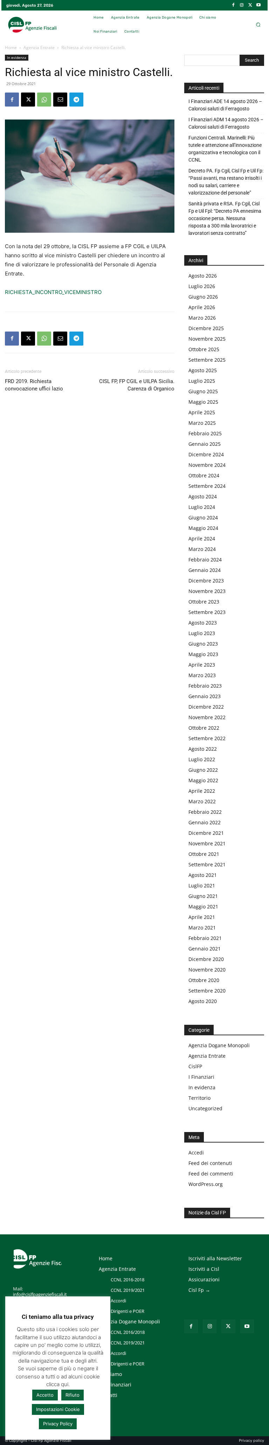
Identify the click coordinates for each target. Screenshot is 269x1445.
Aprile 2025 (201, 412)
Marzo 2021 (202, 927)
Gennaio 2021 (204, 948)
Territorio (199, 1098)
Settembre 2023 (207, 612)
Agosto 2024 (202, 496)
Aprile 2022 (201, 791)
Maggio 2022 (203, 780)
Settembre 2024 (207, 486)
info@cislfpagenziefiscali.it (40, 1294)
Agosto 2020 (202, 1001)
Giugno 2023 (203, 643)
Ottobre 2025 (203, 349)
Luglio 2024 (201, 507)
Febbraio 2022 (205, 812)
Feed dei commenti (210, 1173)
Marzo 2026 (202, 317)
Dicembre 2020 (206, 959)
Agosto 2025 (202, 370)
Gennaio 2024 (204, 570)
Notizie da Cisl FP (207, 1212)
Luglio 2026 (201, 286)
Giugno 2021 (203, 896)
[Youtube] (258, 5)
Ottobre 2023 (203, 601)
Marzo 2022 (202, 801)
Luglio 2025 (201, 380)
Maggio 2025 (203, 401)
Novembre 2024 (207, 465)
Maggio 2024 (203, 528)
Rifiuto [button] (72, 1395)
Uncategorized (205, 1108)
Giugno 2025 (203, 391)
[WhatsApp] (44, 100)
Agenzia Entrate (39, 47)
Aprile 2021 (201, 917)
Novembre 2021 (207, 843)
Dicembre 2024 (206, 454)
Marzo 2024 (202, 549)
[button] (258, 25)
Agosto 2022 (202, 748)
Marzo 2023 (202, 675)
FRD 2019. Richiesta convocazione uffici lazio (34, 385)
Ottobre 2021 (203, 854)
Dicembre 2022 (206, 706)
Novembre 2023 (207, 591)
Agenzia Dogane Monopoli (219, 1045)
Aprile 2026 (201, 307)
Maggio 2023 (203, 654)
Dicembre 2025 (206, 328)
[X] (250, 5)
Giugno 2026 (203, 296)
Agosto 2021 (202, 875)
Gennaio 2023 (204, 696)
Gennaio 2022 (204, 822)
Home (11, 47)
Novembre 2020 (207, 969)
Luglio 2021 (201, 885)
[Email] (60, 100)
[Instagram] (241, 5)
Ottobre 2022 (203, 727)
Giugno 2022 (203, 769)
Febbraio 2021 (205, 938)
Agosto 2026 (202, 275)
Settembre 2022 (207, 738)
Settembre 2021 (207, 864)
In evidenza (16, 57)
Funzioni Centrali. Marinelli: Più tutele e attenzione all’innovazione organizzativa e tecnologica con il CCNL (225, 149)
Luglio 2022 (201, 759)
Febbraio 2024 (205, 559)
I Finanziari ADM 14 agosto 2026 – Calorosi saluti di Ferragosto (225, 123)
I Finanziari (201, 1076)
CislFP (195, 1066)
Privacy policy (251, 1440)
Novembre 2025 (207, 338)
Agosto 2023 (202, 622)
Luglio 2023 (201, 633)
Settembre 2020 (207, 990)
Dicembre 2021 (206, 833)
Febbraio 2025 (205, 433)
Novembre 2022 (207, 717)
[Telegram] (76, 100)
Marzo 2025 (202, 423)
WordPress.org (205, 1184)
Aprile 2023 (201, 664)
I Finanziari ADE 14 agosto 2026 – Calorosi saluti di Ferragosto (225, 104)
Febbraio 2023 (205, 685)
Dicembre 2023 (206, 580)
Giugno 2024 (203, 517)
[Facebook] (233, 5)
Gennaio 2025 (204, 444)
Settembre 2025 (207, 359)
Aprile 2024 (201, 538)
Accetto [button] (45, 1395)
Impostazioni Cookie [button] (58, 1409)
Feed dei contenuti (210, 1163)
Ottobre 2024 (203, 475)
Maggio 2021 (203, 906)
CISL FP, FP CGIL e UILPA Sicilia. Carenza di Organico (136, 385)
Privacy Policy (58, 1423)
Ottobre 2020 (203, 980)
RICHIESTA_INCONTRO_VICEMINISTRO (53, 292)
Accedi (196, 1152)
